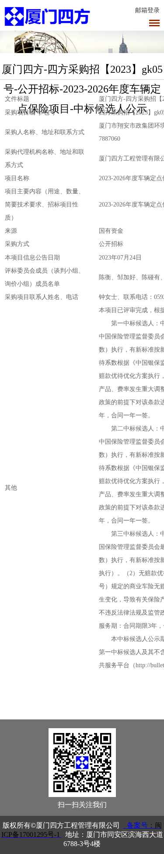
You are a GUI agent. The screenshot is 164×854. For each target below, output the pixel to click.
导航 (154, 23)
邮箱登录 (147, 10)
